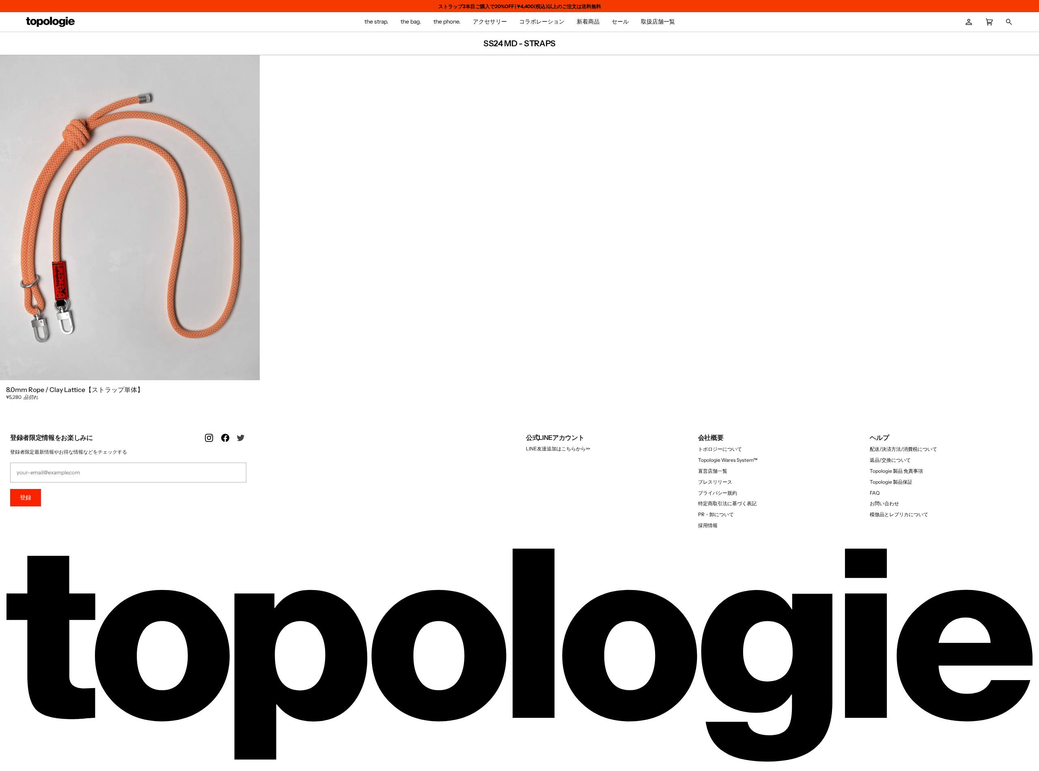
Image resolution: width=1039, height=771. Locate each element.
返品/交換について (890, 460)
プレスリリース (715, 482)
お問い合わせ (884, 503)
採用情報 (708, 525)
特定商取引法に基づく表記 (727, 503)
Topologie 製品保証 (891, 482)
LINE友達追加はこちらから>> (558, 449)
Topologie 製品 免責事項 (896, 471)
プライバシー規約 (717, 493)
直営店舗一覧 (712, 471)
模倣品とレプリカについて (899, 514)
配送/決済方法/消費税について (903, 449)
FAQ (874, 493)
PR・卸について (716, 514)
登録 (25, 497)
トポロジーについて (720, 449)
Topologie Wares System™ (727, 460)
